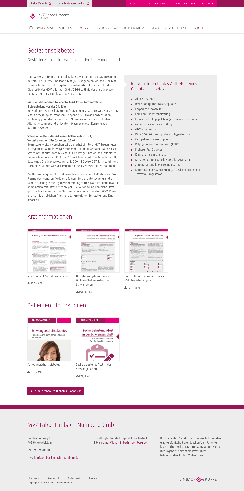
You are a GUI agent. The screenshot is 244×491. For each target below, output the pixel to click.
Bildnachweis (74, 478)
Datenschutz (54, 478)
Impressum (34, 478)
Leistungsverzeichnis (153, 3)
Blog (132, 3)
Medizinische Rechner (183, 3)
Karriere (198, 27)
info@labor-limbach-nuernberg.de (57, 457)
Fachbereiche (66, 27)
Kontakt (207, 3)
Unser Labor (45, 27)
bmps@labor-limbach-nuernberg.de (125, 442)
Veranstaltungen (176, 27)
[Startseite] (49, 16)
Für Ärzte (85, 27)
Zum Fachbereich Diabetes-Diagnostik (57, 391)
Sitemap (93, 478)
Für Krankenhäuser (134, 27)
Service (156, 27)
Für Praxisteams (106, 27)
